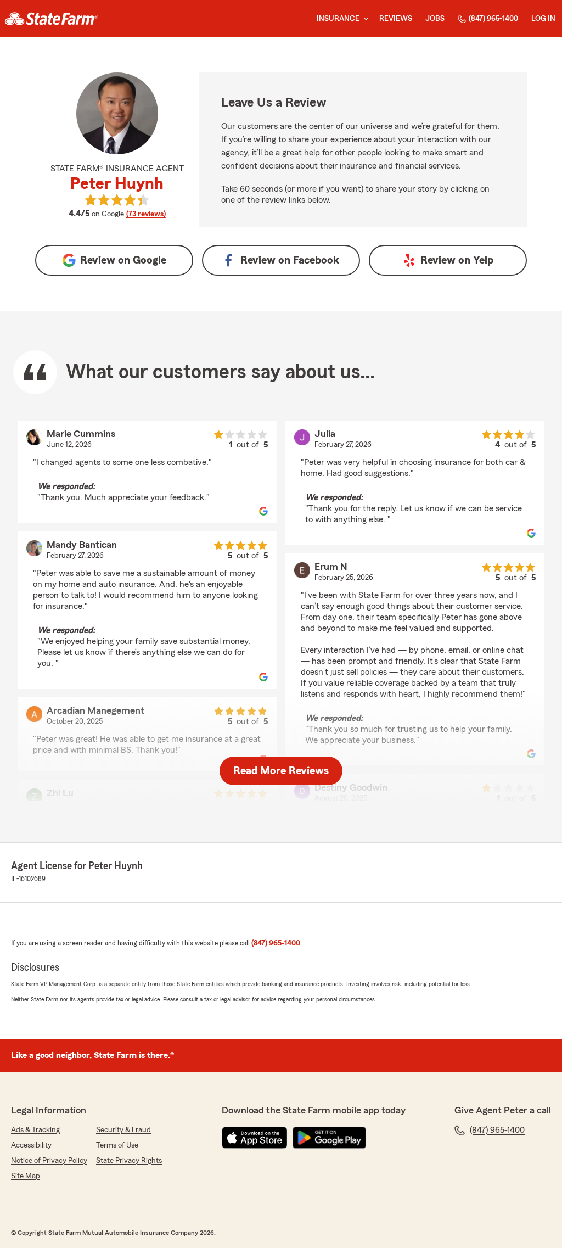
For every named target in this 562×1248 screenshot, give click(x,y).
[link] (51, 19)
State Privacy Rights (129, 1161)
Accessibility (31, 1145)
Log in (543, 19)
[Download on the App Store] (255, 1138)
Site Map (25, 1176)
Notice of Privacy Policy (49, 1161)
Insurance (338, 19)
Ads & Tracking (35, 1130)
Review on (123, 260)
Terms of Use (117, 1145)
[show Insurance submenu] (363, 19)
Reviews (395, 19)
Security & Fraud (123, 1130)
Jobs (435, 19)
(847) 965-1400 (493, 19)
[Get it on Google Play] (329, 1138)
